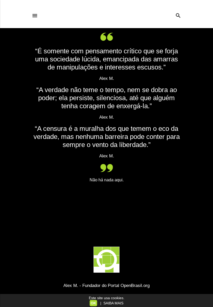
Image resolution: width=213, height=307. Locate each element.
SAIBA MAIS (112, 303)
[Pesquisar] (178, 14)
